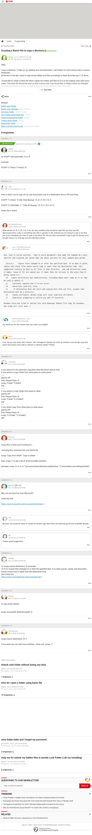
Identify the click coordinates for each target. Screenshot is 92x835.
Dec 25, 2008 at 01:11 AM (17, 189)
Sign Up (24, 825)
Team (30, 825)
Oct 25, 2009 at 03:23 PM (20, 249)
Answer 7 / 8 (6, 591)
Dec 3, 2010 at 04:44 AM (16, 364)
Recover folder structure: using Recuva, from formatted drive (25, 818)
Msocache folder (8, 123)
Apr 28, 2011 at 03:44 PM (22, 59)
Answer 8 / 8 (6, 626)
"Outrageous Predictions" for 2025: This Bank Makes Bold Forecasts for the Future (33, 804)
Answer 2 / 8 (6, 181)
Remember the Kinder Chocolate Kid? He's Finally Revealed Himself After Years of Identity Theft (38, 801)
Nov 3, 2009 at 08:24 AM (20, 321)
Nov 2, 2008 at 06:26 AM (16, 633)
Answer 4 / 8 (6, 432)
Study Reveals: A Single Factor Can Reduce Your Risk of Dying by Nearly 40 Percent (33, 798)
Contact (61, 825)
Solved (48, 51)
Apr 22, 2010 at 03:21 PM (17, 339)
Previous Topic (8, 46)
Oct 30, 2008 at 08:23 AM (16, 151)
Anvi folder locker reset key (12, 115)
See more (47, 90)
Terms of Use (38, 825)
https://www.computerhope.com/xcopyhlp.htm (21, 577)
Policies (67, 825)
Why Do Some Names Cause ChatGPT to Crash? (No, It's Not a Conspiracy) (30, 808)
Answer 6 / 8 (6, 553)
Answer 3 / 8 (6, 356)
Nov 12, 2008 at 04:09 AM (17, 561)
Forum (9, 41)
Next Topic (85, 46)
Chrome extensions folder (12, 118)
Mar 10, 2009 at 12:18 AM (17, 598)
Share (6, 96)
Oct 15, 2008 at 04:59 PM (16, 488)
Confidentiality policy (50, 825)
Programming (20, 41)
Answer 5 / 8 (6, 480)
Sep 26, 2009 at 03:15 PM (17, 227)
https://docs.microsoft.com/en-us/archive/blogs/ (22, 504)
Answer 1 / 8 (6, 139)
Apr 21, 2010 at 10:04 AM (16, 439)
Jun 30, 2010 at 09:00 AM (17, 520)
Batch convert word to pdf (12, 126)
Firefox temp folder (9, 120)
